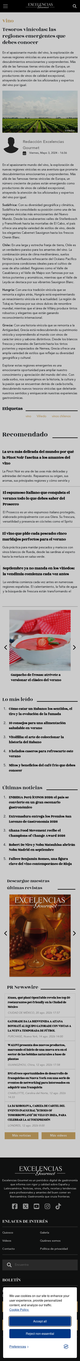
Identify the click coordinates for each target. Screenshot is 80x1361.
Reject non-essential (40, 1333)
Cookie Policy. (19, 1309)
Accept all (40, 1321)
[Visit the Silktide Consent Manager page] (66, 1346)
